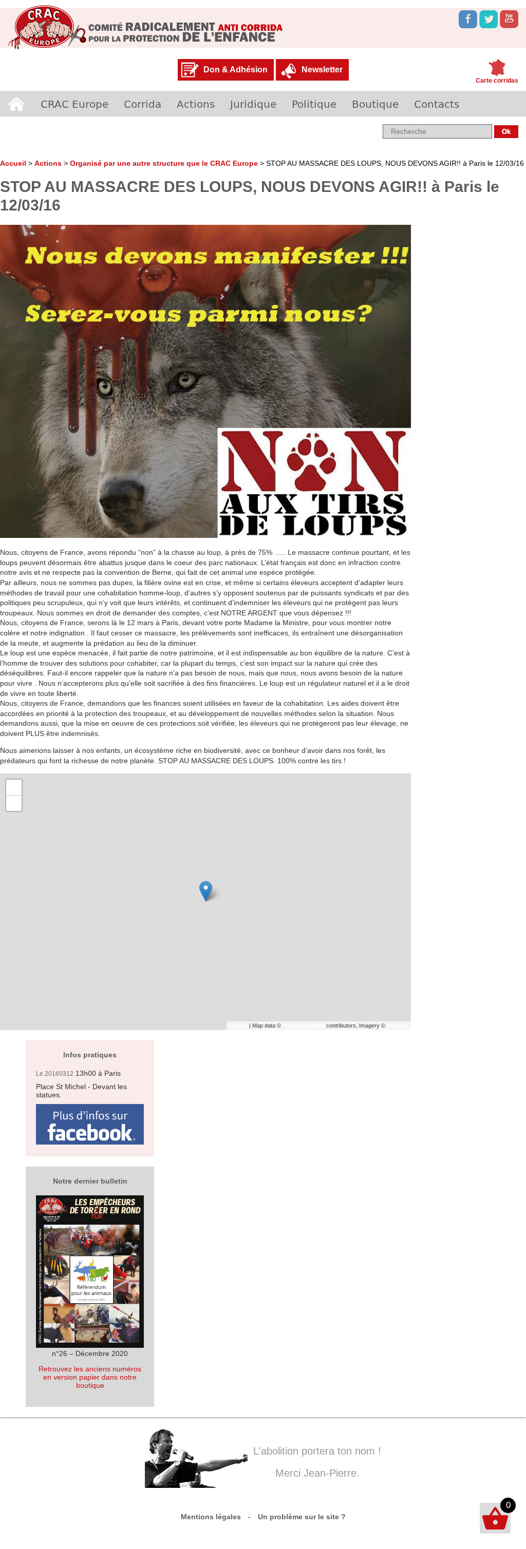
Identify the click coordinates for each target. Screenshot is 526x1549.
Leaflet (238, 1025)
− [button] (14, 803)
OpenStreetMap (304, 1025)
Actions (196, 103)
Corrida (142, 103)
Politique (314, 103)
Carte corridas (497, 80)
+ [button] (14, 787)
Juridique (253, 103)
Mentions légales (211, 1517)
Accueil (16, 104)
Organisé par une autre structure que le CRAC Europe (164, 163)
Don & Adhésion (235, 69)
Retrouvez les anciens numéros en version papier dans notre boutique (90, 1377)
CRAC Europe (74, 103)
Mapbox (397, 1025)
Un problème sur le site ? (302, 1517)
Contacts (436, 103)
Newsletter (322, 69)
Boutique (375, 103)
